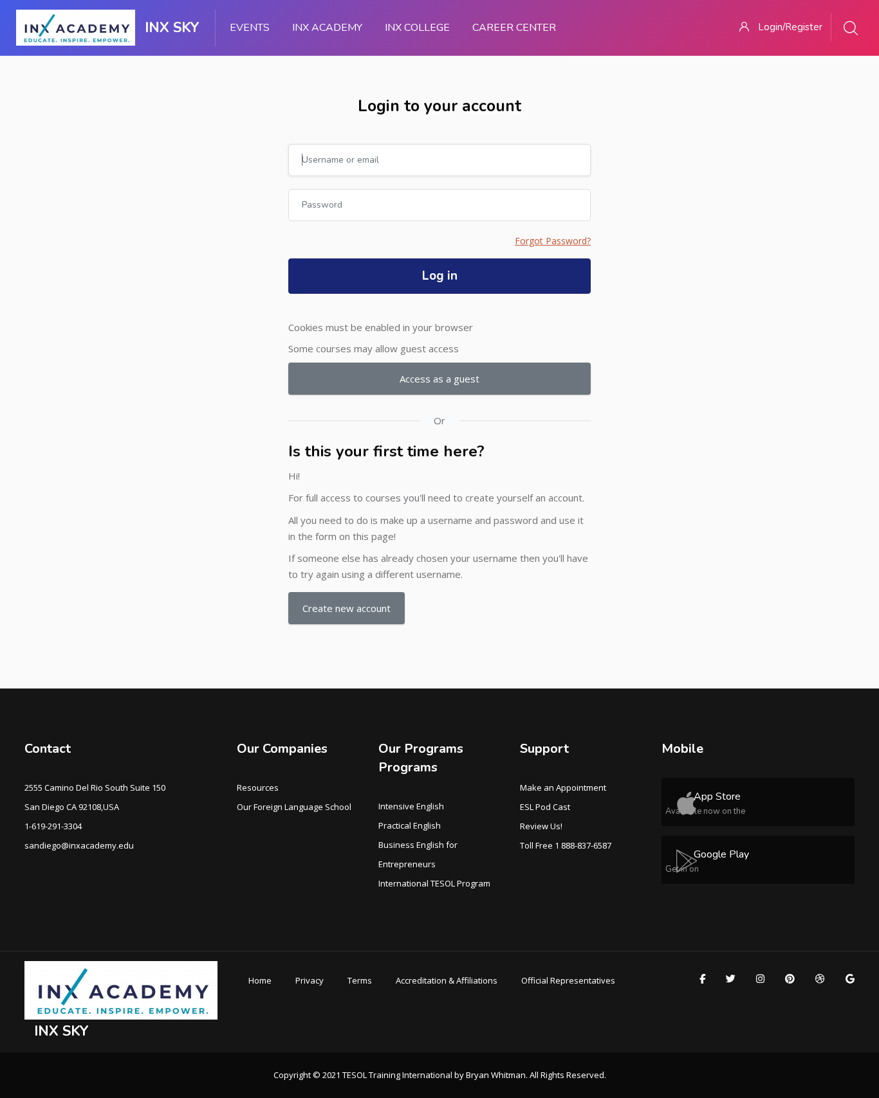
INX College (417, 28)
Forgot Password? (553, 241)
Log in (440, 275)
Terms (359, 980)
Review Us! (541, 826)
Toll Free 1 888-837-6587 (565, 845)
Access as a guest (439, 378)
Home (260, 980)
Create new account (346, 608)
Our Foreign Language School (294, 807)
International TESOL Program (434, 883)
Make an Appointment (563, 787)
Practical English (409, 825)
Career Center (514, 28)
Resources (258, 787)
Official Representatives (568, 980)
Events (250, 28)
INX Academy (327, 28)
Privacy (309, 980)
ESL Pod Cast (545, 807)
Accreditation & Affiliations (446, 980)
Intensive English (411, 806)
